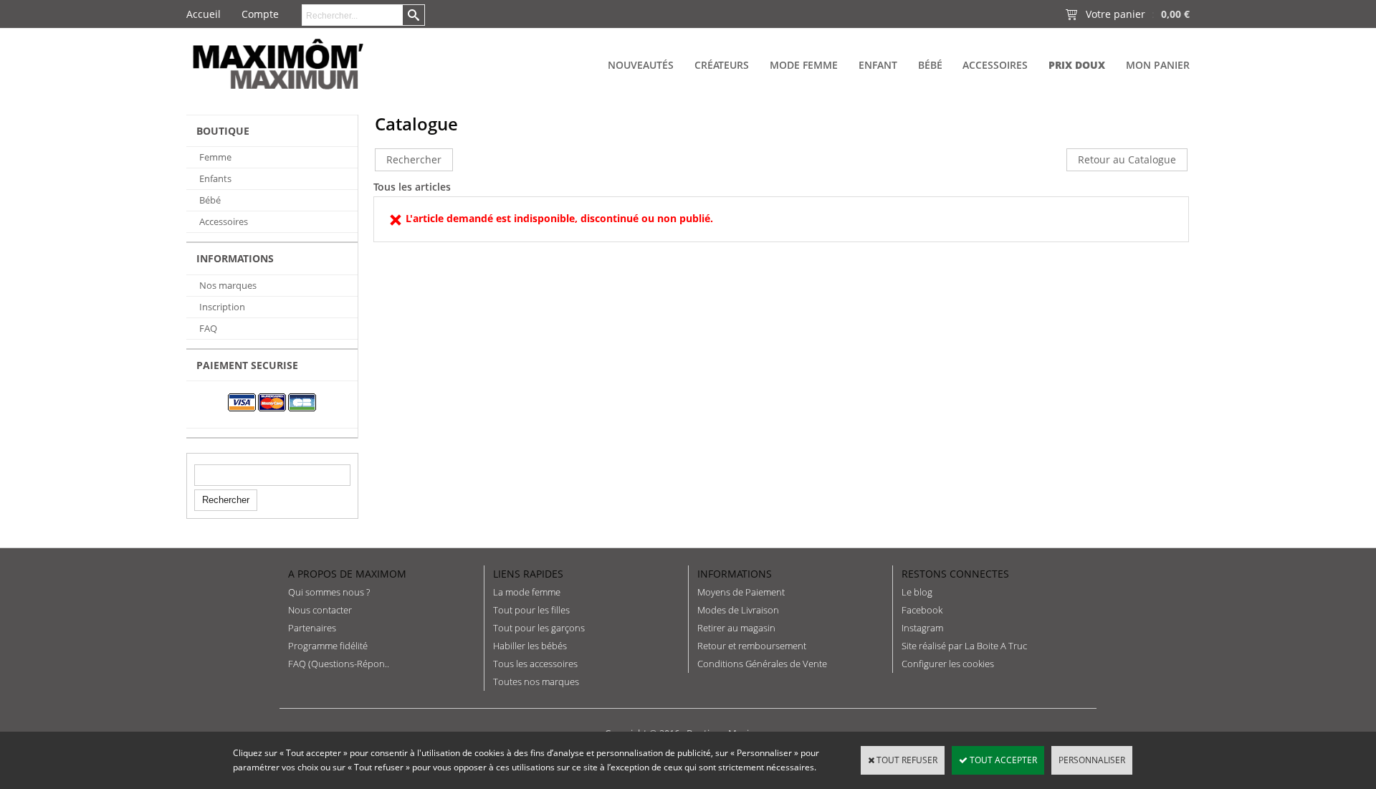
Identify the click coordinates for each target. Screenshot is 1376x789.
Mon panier (1158, 65)
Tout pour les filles (531, 609)
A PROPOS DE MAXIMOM (347, 573)
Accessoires (995, 65)
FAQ (208, 328)
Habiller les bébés (530, 645)
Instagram (922, 627)
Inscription (222, 306)
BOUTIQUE (222, 131)
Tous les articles (412, 186)
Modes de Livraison (738, 609)
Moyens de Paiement (741, 591)
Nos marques (228, 285)
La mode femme (526, 591)
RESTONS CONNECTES (955, 573)
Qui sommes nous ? (329, 591)
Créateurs (721, 65)
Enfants (215, 178)
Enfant (878, 65)
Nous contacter (320, 609)
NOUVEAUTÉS (641, 65)
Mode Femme (804, 65)
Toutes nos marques (536, 681)
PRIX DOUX (1076, 65)
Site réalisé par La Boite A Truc (964, 645)
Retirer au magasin (736, 627)
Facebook (922, 609)
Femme (215, 156)
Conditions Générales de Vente (762, 663)
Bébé (930, 65)
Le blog (917, 591)
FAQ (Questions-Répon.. (338, 663)
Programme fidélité (328, 645)
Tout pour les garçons (539, 627)
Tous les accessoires (535, 663)
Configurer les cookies (948, 663)
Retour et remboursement (751, 645)
